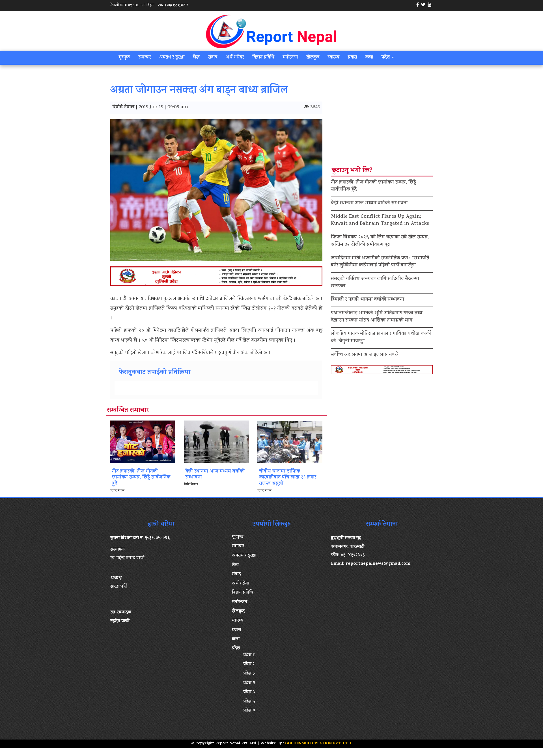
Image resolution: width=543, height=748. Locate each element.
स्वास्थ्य (333, 57)
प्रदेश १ (249, 655)
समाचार (145, 57)
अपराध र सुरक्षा (171, 57)
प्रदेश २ (249, 664)
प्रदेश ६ (249, 701)
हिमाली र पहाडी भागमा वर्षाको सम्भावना (367, 300)
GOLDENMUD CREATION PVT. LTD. (318, 743)
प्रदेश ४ (249, 683)
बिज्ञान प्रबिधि (263, 57)
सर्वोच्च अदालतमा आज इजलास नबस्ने (364, 355)
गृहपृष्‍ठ (124, 57)
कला (369, 57)
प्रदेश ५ (249, 692)
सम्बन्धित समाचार (128, 411)
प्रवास (352, 57)
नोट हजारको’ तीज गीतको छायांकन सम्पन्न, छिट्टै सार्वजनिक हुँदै (373, 186)
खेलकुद (313, 57)
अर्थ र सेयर (235, 57)
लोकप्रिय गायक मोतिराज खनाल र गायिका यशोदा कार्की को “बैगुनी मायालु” (381, 337)
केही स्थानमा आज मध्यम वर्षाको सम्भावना (369, 203)
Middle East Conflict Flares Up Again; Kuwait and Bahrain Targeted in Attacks (380, 220)
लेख (196, 57)
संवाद (212, 57)
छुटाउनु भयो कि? (352, 171)
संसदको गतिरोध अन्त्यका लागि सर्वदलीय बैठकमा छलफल (375, 282)
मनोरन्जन (290, 57)
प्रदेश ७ (249, 710)
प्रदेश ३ (249, 673)
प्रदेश (386, 57)
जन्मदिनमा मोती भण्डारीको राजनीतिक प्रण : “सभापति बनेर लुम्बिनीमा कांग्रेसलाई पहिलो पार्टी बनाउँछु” (380, 262)
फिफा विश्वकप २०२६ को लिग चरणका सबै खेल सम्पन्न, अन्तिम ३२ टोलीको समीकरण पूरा (380, 241)
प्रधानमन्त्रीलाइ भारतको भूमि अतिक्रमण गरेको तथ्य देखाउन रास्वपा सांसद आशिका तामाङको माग (377, 317)
